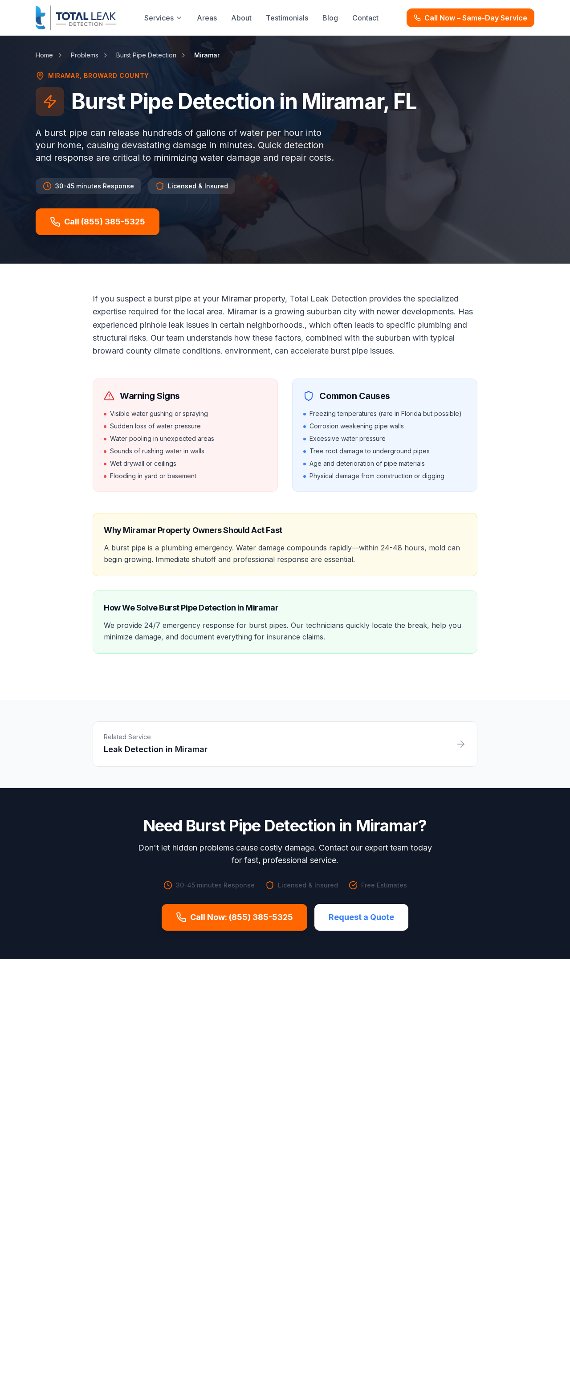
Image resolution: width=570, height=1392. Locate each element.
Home (44, 55)
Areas (207, 17)
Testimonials (287, 17)
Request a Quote (361, 917)
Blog (330, 17)
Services (159, 17)
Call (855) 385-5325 (104, 221)
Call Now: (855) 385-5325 (241, 917)
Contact (365, 17)
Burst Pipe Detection (146, 55)
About (241, 17)
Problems (84, 55)
